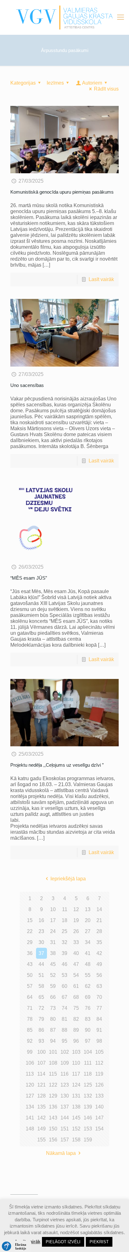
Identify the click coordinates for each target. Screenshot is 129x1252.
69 (87, 997)
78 (30, 1019)
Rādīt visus (106, 88)
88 (64, 1030)
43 (30, 964)
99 (30, 1052)
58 (41, 986)
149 (41, 1128)
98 (99, 1041)
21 (99, 920)
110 (76, 1063)
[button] (15, 1246)
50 (30, 975)
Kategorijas (23, 83)
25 (64, 931)
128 (41, 1095)
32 (64, 942)
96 (76, 1041)
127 (30, 1095)
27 (87, 931)
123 (64, 1085)
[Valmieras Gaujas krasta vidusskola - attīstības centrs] (64, 17)
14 (99, 909)
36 (30, 953)
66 (53, 997)
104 (88, 1052)
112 (99, 1063)
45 (53, 964)
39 (64, 953)
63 (99, 986)
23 (41, 931)
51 (41, 975)
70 (99, 997)
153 (88, 1128)
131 (76, 1095)
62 (87, 986)
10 (53, 909)
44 (41, 964)
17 (53, 920)
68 (76, 997)
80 (53, 1019)
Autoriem (92, 83)
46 (64, 964)
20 (87, 920)
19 (76, 920)
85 (30, 1030)
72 (41, 1008)
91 (99, 1030)
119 (99, 1074)
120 (30, 1085)
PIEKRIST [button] (99, 1241)
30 (41, 942)
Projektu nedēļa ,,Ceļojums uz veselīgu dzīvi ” (57, 765)
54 (76, 975)
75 (76, 1008)
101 (53, 1052)
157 (64, 1139)
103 (76, 1052)
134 (30, 1106)
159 (88, 1139)
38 (53, 953)
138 (76, 1106)
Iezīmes (55, 83)
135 (41, 1106)
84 (99, 1019)
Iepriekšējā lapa (67, 878)
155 (41, 1139)
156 (53, 1139)
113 (30, 1074)
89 (76, 1030)
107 (41, 1063)
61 (76, 986)
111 (88, 1063)
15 (30, 920)
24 (53, 931)
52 (53, 975)
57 (30, 986)
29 (30, 942)
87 (53, 1030)
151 (64, 1128)
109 (64, 1063)
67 (64, 997)
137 (64, 1106)
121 (41, 1085)
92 (30, 1041)
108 (53, 1063)
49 (99, 964)
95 (64, 1041)
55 (87, 975)
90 (87, 1030)
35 (99, 942)
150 (53, 1128)
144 (64, 1117)
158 (76, 1139)
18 (64, 920)
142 (41, 1117)
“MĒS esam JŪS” (28, 578)
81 (64, 1019)
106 (30, 1063)
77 (99, 1008)
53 (64, 975)
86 (41, 1030)
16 (41, 920)
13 (87, 909)
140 (99, 1106)
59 (53, 986)
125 (88, 1085)
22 (30, 931)
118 (88, 1074)
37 (41, 953)
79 (41, 1019)
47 (76, 964)
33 (76, 942)
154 (99, 1128)
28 (99, 931)
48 (87, 964)
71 (30, 1008)
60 (64, 986)
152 (76, 1128)
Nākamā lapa (61, 1153)
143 (53, 1117)
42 (99, 953)
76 (87, 1008)
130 (64, 1095)
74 (64, 1008)
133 (99, 1095)
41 (87, 953)
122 (53, 1085)
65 (41, 997)
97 (87, 1041)
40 (76, 953)
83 (87, 1019)
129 (53, 1095)
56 (99, 975)
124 (76, 1085)
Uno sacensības (27, 385)
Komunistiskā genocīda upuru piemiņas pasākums (62, 192)
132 (88, 1095)
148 (30, 1128)
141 (30, 1117)
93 (41, 1041)
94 (53, 1041)
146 (88, 1117)
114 (41, 1074)
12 (76, 909)
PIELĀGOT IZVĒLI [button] (63, 1241)
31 (53, 942)
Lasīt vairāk (101, 279)
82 (76, 1019)
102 (64, 1052)
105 (99, 1052)
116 (64, 1074)
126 (99, 1085)
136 (53, 1106)
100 (41, 1052)
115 (53, 1074)
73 (53, 1008)
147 (99, 1117)
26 (76, 931)
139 (88, 1106)
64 (30, 997)
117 (76, 1074)
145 (76, 1117)
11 (64, 909)
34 (87, 942)
